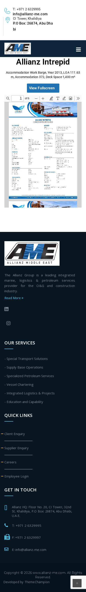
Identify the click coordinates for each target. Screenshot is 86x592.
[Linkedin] (38, 309)
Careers (10, 462)
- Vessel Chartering (19, 384)
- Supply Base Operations (23, 367)
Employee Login (16, 476)
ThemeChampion (37, 582)
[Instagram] (39, 324)
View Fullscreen (42, 88)
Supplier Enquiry (16, 448)
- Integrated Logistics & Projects (29, 393)
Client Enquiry (14, 434)
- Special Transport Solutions (26, 358)
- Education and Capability (23, 401)
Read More (13, 298)
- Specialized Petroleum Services (29, 376)
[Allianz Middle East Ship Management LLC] (32, 253)
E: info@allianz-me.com (29, 549)
